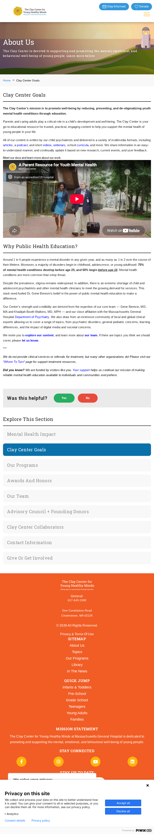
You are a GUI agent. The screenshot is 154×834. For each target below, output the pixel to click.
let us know (30, 340)
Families (77, 719)
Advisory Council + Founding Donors (48, 511)
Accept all (123, 803)
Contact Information (29, 542)
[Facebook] (21, 762)
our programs (77, 658)
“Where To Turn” (14, 361)
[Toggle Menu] (147, 14)
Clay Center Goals (26, 449)
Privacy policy (40, 820)
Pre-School (77, 694)
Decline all (123, 811)
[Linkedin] (133, 762)
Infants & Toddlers (77, 687)
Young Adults (77, 713)
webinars (59, 145)
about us (77, 645)
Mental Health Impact (31, 434)
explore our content (39, 335)
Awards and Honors (29, 480)
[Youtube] (95, 762)
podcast (22, 145)
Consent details (15, 820)
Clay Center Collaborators (35, 527)
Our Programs (22, 465)
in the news (77, 671)
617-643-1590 (77, 600)
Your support (81, 370)
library (77, 665)
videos (47, 145)
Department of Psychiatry (32, 317)
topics (77, 652)
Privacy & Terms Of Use (77, 634)
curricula (82, 145)
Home (7, 80)
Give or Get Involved (30, 558)
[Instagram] (59, 762)
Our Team (18, 496)
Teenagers (77, 707)
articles (8, 145)
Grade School (77, 700)
